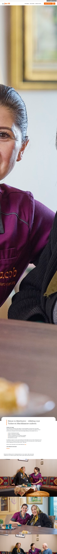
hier (25, 444)
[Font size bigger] (50, 0)
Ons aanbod (27, 3)
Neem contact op (48, 3)
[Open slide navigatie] (54, 4)
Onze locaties (32, 3)
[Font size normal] (47, 0)
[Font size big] (48, 0)
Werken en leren (38, 3)
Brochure (8, 448)
